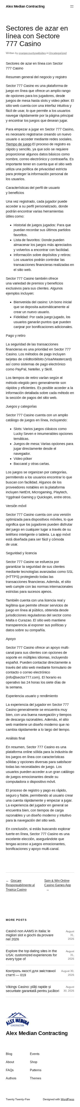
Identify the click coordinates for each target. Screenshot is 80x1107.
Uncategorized (58, 53)
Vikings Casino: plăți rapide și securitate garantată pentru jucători (32, 989)
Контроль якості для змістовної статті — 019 (31, 973)
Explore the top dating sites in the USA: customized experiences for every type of (31, 955)
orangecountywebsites (32, 53)
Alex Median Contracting (25, 6)
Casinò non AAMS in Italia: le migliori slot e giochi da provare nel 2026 (29, 935)
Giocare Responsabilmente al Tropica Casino (20, 885)
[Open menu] (72, 6)
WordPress (67, 1099)
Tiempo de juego (18, 144)
